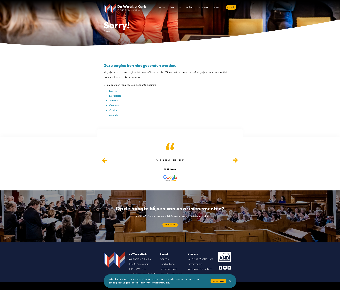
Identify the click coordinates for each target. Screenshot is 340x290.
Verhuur (190, 7)
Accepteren (218, 281)
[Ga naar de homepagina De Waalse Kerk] (125, 8)
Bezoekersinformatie (171, 274)
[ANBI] (224, 257)
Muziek (161, 7)
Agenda (113, 115)
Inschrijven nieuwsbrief (200, 269)
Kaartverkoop (167, 264)
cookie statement (140, 283)
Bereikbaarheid (168, 269)
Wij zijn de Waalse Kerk (200, 259)
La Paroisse (175, 7)
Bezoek (164, 254)
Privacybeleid (195, 264)
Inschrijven (170, 225)
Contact (217, 7)
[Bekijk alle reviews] (170, 178)
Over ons (203, 7)
